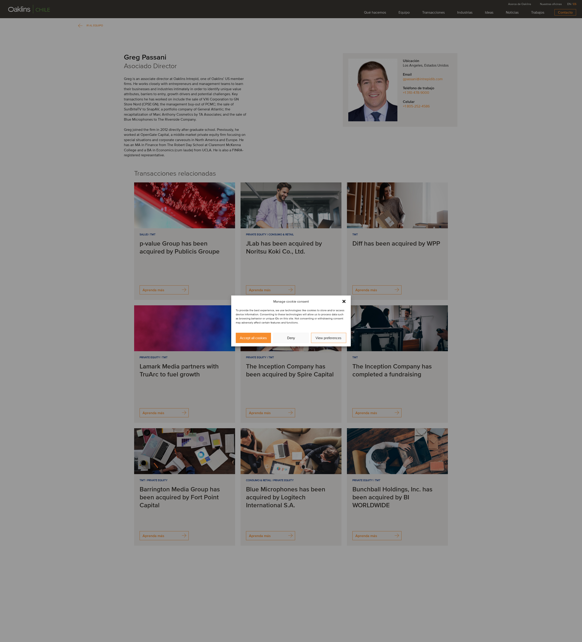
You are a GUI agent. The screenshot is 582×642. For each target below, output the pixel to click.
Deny (291, 338)
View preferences (328, 338)
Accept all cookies (253, 338)
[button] (344, 301)
